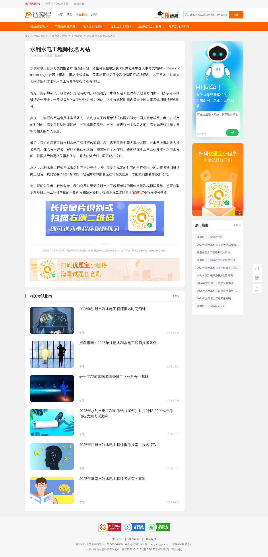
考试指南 (82, 14)
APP (94, 14)
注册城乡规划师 (93, 26)
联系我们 (151, 539)
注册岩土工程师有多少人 (211, 306)
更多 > (176, 296)
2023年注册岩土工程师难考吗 (214, 298)
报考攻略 (77, 35)
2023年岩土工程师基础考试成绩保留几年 (219, 244)
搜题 (236, 14)
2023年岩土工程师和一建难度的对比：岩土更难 (219, 267)
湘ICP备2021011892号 (156, 549)
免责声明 (134, 539)
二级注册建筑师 (65, 26)
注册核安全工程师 (150, 26)
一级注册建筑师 (37, 26)
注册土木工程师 (120, 26)
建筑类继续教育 (179, 26)
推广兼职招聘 (32, 3)
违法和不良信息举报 (56, 3)
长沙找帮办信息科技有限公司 (103, 549)
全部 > (237, 225)
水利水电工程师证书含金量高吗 (215, 275)
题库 (69, 14)
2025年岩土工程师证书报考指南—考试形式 (219, 290)
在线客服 (79, 3)
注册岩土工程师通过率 (209, 237)
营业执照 (177, 549)
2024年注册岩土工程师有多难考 (215, 283)
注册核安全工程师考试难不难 (213, 252)
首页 (60, 14)
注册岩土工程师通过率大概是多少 (216, 260)
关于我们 (117, 539)
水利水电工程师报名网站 (101, 35)
